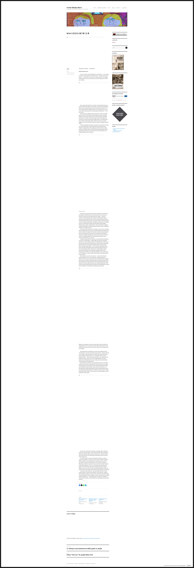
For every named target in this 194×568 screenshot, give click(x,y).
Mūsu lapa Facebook (116, 131)
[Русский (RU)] (115, 42)
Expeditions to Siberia (101, 7)
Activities (124, 7)
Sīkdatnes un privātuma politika (79, 563)
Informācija (72, 74)
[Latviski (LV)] (112, 42)
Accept (189, 565)
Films (109, 7)
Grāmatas (68, 74)
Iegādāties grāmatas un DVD (117, 130)
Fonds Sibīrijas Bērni (74, 7)
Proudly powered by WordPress (90, 563)
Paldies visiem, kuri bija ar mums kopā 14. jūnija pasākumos (93, 499)
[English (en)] (113, 42)
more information (183, 565)
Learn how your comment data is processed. (91, 538)
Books (113, 7)
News (95, 7)
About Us (118, 7)
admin (68, 71)
